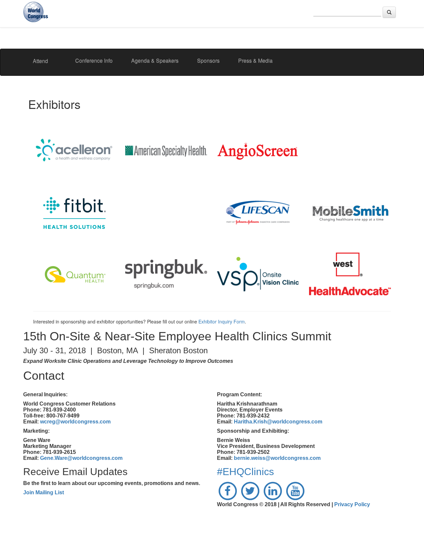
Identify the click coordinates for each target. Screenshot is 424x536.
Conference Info (94, 60)
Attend (40, 61)
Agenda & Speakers (155, 60)
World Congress (36, 13)
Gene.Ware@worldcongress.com (81, 458)
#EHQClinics (245, 471)
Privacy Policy (352, 504)
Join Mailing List (43, 492)
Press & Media (255, 60)
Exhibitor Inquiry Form (221, 321)
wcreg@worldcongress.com (75, 421)
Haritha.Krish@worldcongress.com (278, 421)
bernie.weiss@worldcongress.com (277, 458)
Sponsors (208, 60)
